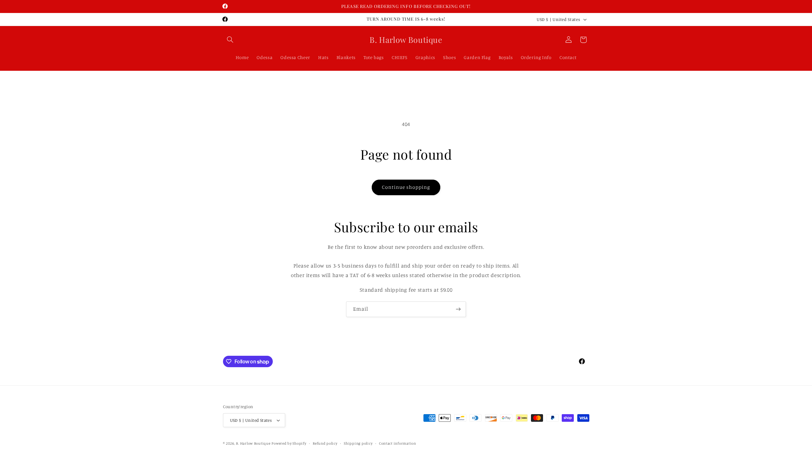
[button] (230, 39)
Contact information (397, 443)
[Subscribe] (458, 309)
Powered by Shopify (289, 443)
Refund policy (325, 443)
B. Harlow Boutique (253, 443)
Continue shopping (406, 187)
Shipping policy (358, 443)
